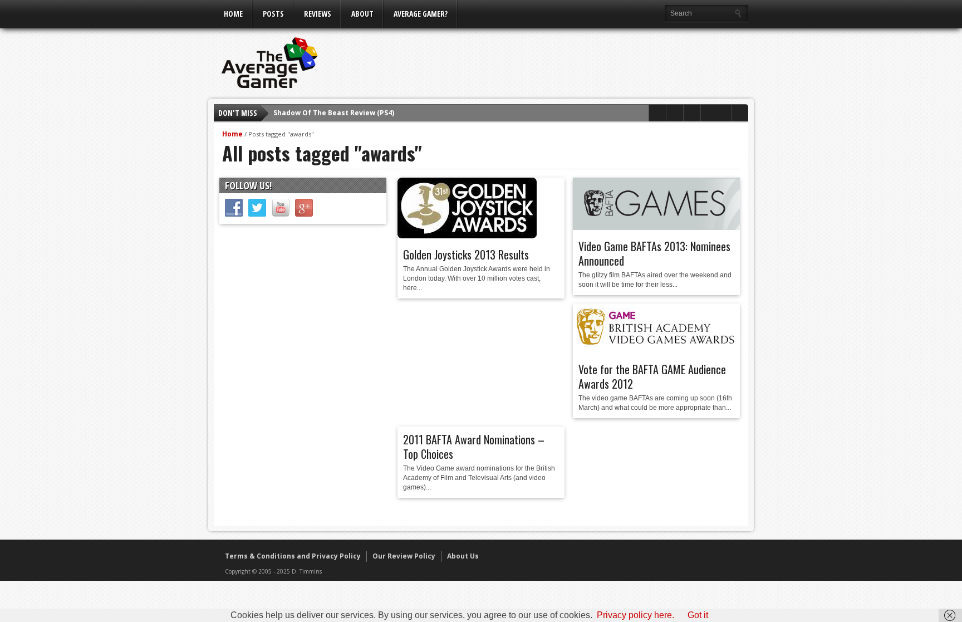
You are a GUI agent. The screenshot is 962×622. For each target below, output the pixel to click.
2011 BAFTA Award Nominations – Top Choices (473, 446)
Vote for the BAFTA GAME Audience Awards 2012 (652, 376)
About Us (463, 556)
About (362, 13)
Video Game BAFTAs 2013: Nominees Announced (654, 253)
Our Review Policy (403, 556)
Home (233, 13)
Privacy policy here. (635, 615)
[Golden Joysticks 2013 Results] (467, 235)
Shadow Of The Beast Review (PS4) (333, 112)
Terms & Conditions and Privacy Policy (293, 556)
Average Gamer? (421, 13)
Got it (698, 615)
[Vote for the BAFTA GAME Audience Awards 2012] (656, 350)
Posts (273, 13)
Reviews (317, 13)
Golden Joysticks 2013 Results (466, 254)
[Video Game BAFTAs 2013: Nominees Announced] (656, 227)
